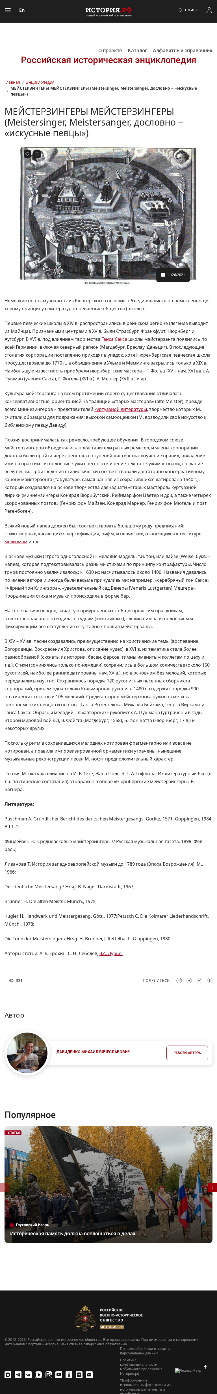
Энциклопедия (40, 82)
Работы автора (187, 1053)
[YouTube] (58, 1374)
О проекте (110, 50)
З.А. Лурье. (111, 953)
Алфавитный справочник (182, 50)
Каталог (137, 50)
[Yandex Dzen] (79, 1374)
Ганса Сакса (114, 339)
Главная (12, 82)
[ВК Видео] (38, 1374)
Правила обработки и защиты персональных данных (145, 1351)
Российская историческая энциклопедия (108, 60)
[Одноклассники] (69, 1374)
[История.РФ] (108, 11)
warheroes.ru (151, 1389)
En (22, 10)
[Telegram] (18, 1374)
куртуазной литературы (120, 409)
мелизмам (16, 541)
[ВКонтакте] (28, 1374)
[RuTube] (48, 1374)
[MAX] (8, 1374)
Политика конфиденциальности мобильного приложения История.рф (141, 1367)
